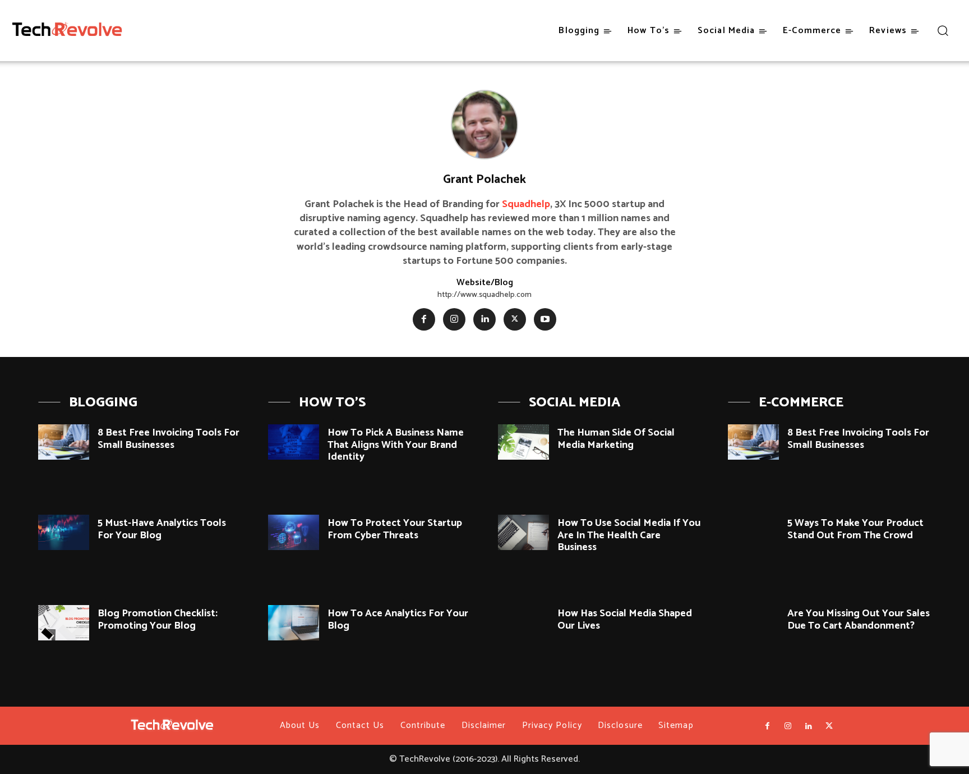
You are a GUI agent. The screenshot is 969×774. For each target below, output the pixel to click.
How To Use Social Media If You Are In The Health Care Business (628, 535)
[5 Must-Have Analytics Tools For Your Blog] (63, 532)
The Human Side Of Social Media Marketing (616, 439)
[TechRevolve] (67, 31)
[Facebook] (424, 319)
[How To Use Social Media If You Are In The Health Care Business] (523, 532)
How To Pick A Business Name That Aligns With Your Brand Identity (395, 444)
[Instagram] (454, 319)
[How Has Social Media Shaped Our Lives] (523, 622)
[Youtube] (545, 319)
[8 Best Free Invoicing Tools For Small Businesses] (63, 442)
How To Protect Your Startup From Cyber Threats (394, 529)
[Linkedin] (484, 319)
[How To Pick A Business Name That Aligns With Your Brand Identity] (293, 442)
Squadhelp (526, 204)
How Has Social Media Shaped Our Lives (624, 619)
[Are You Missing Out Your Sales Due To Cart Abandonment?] (753, 622)
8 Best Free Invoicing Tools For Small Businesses (168, 439)
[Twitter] (515, 319)
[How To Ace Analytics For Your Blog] (293, 622)
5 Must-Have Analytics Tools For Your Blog (162, 529)
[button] (942, 30)
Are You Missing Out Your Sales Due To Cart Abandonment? (858, 619)
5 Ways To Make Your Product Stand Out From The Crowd (855, 529)
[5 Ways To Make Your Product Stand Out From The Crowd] (753, 532)
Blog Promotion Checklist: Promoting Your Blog (158, 619)
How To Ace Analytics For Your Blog (397, 619)
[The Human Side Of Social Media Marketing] (523, 442)
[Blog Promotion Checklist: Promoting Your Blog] (63, 622)
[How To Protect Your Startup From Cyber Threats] (293, 532)
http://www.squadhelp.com (484, 295)
